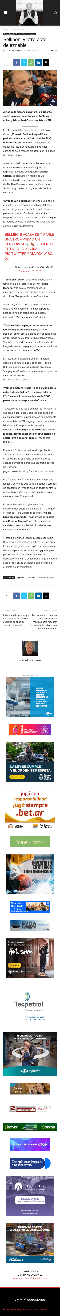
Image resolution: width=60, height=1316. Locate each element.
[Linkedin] (38, 62)
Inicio (5, 28)
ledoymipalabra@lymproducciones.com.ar (25, 1309)
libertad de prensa (46, 577)
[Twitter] (24, 62)
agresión (20, 577)
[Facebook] (16, 62)
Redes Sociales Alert (20, 28)
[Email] (46, 62)
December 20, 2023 (30, 271)
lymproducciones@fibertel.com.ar (30, 1278)
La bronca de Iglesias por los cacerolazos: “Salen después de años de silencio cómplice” (16, 620)
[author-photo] (30, 656)
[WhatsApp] (31, 62)
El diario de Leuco (14, 51)
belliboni (31, 577)
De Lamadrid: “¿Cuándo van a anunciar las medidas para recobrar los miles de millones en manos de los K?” (44, 622)
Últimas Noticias (28, 34)
